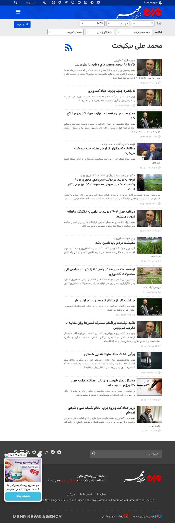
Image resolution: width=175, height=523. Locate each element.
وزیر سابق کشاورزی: (124, 60)
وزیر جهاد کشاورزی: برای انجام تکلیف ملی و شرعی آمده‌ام (101, 410)
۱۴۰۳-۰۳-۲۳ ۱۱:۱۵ (148, 168)
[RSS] (69, 47)
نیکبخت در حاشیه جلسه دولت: (118, 144)
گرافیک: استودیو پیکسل (113, 516)
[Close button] (39, 455)
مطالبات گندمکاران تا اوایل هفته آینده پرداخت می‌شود (104, 151)
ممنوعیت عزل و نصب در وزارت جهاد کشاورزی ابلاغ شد (101, 116)
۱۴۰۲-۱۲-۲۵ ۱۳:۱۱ (149, 400)
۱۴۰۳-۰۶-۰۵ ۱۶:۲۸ (148, 83)
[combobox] (143, 23)
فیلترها (158, 32)
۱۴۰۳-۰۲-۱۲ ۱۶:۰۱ (123, 315)
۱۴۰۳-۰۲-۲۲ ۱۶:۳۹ (148, 231)
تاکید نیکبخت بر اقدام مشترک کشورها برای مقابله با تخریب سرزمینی (100, 325)
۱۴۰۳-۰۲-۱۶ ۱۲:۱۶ (149, 292)
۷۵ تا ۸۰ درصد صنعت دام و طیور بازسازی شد (105, 65)
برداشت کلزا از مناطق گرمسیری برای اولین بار (105, 300)
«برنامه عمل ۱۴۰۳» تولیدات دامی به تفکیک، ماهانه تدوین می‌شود (101, 214)
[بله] (52, 453)
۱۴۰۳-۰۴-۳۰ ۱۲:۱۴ (123, 106)
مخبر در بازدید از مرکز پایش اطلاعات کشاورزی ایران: (107, 175)
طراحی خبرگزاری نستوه (144, 516)
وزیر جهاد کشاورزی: (124, 239)
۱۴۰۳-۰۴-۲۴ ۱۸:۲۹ (148, 137)
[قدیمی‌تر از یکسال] (149, 67)
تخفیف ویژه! (23, 496)
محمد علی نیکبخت (137, 46)
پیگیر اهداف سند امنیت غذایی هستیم (109, 354)
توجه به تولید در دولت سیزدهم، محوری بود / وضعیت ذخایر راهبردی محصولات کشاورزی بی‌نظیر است (101, 185)
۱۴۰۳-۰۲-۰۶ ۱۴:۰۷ (149, 346)
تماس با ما (86, 494)
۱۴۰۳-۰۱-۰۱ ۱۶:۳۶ (149, 373)
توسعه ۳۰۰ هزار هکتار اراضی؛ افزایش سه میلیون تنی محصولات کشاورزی (99, 272)
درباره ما (101, 494)
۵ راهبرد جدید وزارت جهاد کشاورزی (111, 91)
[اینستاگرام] (46, 453)
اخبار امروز (22, 24)
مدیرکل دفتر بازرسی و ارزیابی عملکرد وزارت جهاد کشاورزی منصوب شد (103, 383)
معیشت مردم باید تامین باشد (115, 243)
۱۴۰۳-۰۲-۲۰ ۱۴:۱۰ (149, 261)
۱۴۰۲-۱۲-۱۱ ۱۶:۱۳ (149, 431)
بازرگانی (71, 494)
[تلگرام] (59, 453)
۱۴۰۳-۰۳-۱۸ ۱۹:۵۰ (148, 204)
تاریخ (159, 23)
